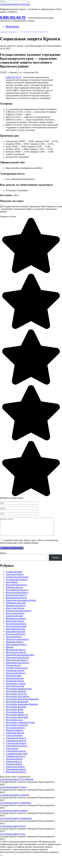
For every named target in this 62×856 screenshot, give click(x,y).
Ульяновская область (16, 769)
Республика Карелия (16, 707)
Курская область (14, 636)
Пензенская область (15, 673)
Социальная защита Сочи (12, 834)
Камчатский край (14, 616)
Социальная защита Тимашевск (15, 802)
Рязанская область (14, 730)
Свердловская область (17, 746)
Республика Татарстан (17, 725)
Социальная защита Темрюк (14, 810)
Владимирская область (17, 590)
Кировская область (15, 621)
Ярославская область (16, 772)
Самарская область (15, 733)
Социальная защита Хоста (13, 826)
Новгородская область (17, 660)
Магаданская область (16, 644)
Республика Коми (14, 709)
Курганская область (15, 634)
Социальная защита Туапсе (13, 787)
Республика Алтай (15, 686)
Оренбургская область (17, 668)
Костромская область (16, 623)
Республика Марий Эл (17, 714)
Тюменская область (15, 766)
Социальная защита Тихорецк (14, 795)
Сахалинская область (16, 743)
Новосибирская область (17, 662)
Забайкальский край (16, 603)
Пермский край (13, 675)
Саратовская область (16, 738)
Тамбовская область (15, 756)
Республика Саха (14, 720)
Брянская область (14, 587)
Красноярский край (15, 629)
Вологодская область (16, 595)
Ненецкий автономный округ (20, 655)
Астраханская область (16, 579)
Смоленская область (16, 751)
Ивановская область (16, 605)
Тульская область (14, 764)
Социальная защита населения (15, 4)
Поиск (3, 553)
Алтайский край (14, 571)
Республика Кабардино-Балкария (22, 699)
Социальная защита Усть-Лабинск (16, 779)
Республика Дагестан (16, 694)
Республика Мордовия (17, 717)
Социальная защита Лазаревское (16, 818)
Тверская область (14, 759)
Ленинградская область (17, 639)
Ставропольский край (16, 753)
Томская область (14, 761)
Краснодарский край (16, 626)
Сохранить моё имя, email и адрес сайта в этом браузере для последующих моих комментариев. (29, 541)
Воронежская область (16, 597)
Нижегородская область (17, 657)
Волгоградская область (17, 592)
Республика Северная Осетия (20, 722)
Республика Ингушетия (17, 696)
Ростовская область (15, 727)
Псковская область (15, 681)
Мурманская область (16, 652)
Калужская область (15, 613)
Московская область (16, 649)
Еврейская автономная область (21, 600)
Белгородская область (16, 584)
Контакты (12, 26)
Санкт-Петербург (14, 735)
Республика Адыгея (15, 683)
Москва (9, 647)
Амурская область (15, 574)
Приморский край (15, 678)
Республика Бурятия (16, 691)
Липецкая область (15, 642)
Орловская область (15, 670)
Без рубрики (12, 582)
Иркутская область (15, 608)
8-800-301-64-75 (12, 17)
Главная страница (8, 31)
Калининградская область (18, 610)
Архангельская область (17, 577)
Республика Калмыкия (17, 701)
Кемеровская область (16, 618)
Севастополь (12, 748)
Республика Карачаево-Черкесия (22, 704)
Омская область (13, 665)
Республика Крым (15, 712)
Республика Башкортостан (19, 688)
